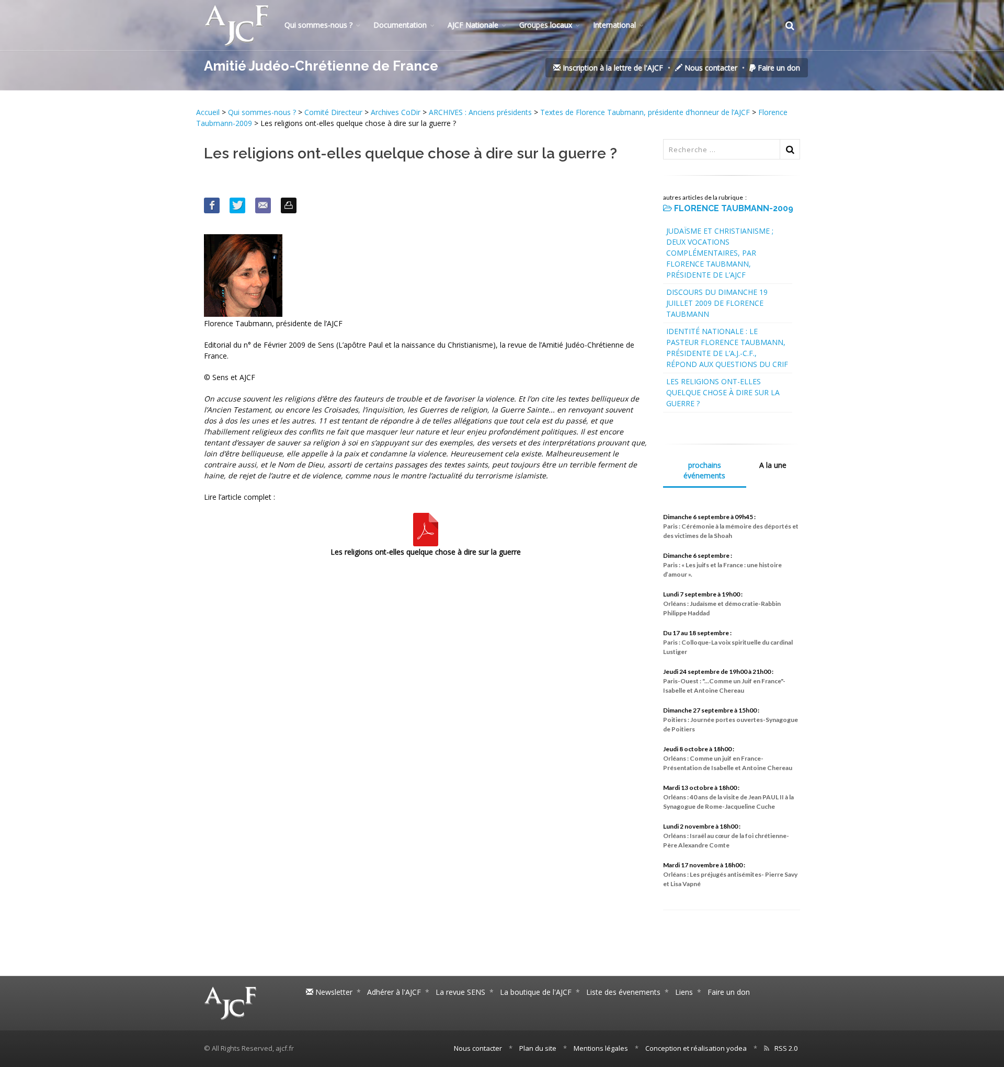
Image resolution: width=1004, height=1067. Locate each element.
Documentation (400, 25)
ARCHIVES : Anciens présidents (480, 112)
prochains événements (704, 470)
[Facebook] (212, 205)
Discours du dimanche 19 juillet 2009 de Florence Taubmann (717, 303)
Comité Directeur (333, 112)
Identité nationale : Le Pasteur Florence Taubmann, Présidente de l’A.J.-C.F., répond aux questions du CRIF (727, 347)
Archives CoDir (395, 112)
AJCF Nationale (473, 25)
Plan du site (537, 1048)
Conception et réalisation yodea (696, 1048)
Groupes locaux (545, 25)
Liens (684, 992)
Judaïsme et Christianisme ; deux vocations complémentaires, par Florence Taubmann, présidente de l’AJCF (719, 253)
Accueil (209, 112)
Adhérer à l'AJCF (394, 992)
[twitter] (237, 205)
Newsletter (332, 992)
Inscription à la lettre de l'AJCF (612, 68)
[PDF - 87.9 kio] (425, 529)
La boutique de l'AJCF (536, 992)
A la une (772, 465)
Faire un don (778, 68)
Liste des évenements (623, 992)
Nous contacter (709, 68)
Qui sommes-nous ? (318, 25)
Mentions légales (601, 1048)
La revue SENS (460, 992)
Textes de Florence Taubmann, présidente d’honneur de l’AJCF (645, 112)
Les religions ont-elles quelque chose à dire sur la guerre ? (723, 392)
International (614, 25)
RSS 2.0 (785, 1048)
